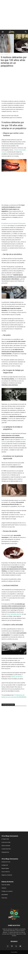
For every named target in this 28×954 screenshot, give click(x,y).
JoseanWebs (5, 894)
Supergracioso (5, 852)
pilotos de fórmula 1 (17, 676)
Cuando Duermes (6, 849)
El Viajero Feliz (5, 839)
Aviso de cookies (6, 884)
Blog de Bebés (5, 868)
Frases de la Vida (6, 842)
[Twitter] (16, 946)
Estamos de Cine (6, 862)
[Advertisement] (14, 15)
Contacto (4, 888)
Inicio (2, 54)
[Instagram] (11, 946)
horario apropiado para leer (14, 614)
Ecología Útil (5, 865)
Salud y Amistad (6, 845)
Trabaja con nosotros (7, 891)
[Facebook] (7, 946)
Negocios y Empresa (7, 875)
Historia (6, 54)
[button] (2, 32)
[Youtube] (20, 946)
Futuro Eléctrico (6, 871)
